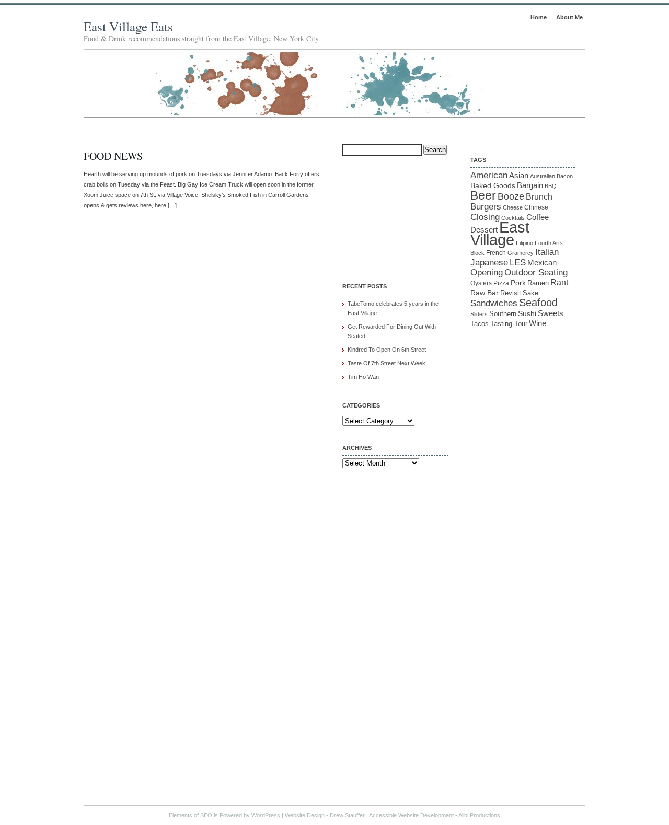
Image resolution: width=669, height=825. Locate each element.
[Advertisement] (394, 212)
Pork (518, 283)
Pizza (501, 283)
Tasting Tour (508, 324)
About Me (569, 17)
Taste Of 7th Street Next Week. (387, 363)
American (488, 175)
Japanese (489, 263)
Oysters (481, 283)
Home (538, 17)
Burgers (485, 207)
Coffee (537, 217)
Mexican (542, 263)
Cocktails (513, 218)
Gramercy (520, 253)
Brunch (539, 196)
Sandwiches (493, 303)
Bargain (530, 185)
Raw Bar (484, 292)
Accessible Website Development (411, 815)
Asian (518, 175)
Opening (486, 272)
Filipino (524, 243)
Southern (502, 314)
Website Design (305, 815)
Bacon (565, 176)
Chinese (536, 207)
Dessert (484, 230)
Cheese (513, 207)
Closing (485, 217)
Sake (530, 293)
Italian (547, 252)
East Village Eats (128, 26)
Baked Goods (492, 185)
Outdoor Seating (536, 272)
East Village (499, 233)
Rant (559, 282)
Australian (542, 176)
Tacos (479, 324)
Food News (113, 156)
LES (518, 262)
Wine (537, 323)
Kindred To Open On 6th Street (387, 349)
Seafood (538, 302)
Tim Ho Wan (363, 377)
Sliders (479, 314)
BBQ (551, 186)
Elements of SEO (190, 815)
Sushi (527, 313)
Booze (511, 196)
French (496, 253)
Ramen (538, 283)
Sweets (550, 313)
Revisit (510, 293)
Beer (483, 195)
